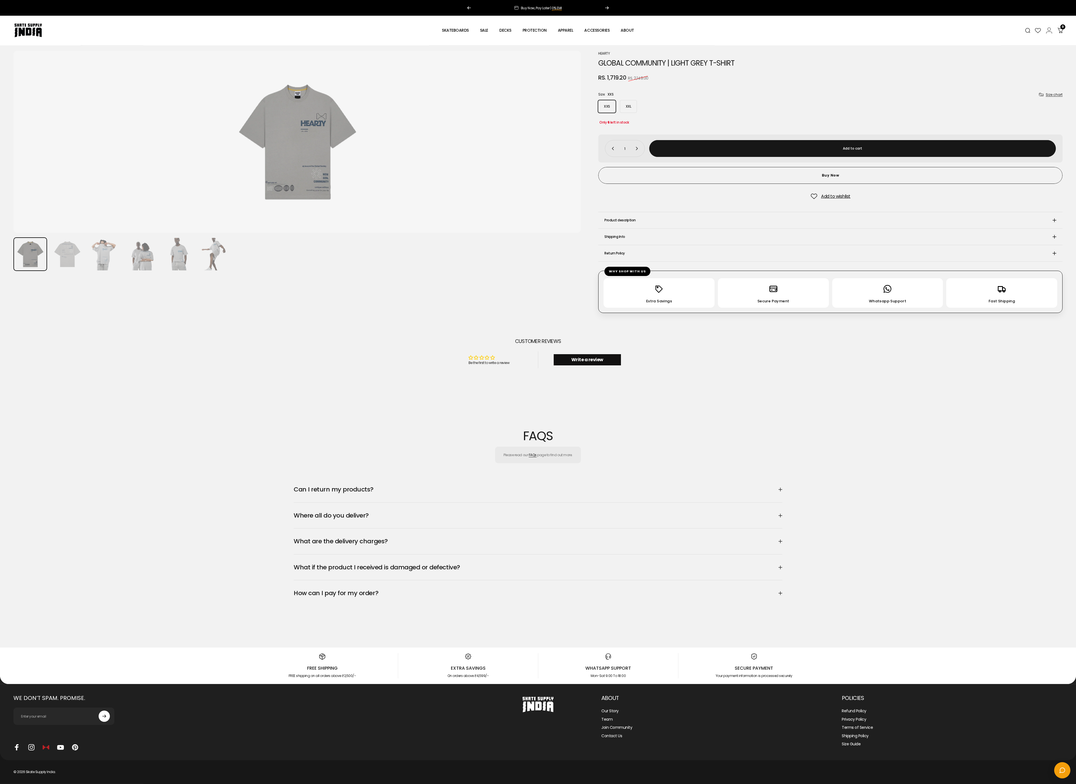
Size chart (1054, 94)
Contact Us (611, 735)
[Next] (607, 8)
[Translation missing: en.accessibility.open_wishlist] (1038, 30)
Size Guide (851, 744)
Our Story (610, 711)
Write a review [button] (587, 359)
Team (607, 719)
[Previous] (469, 8)
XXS (607, 106)
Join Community (616, 727)
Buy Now (830, 175)
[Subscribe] (104, 716)
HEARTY (604, 53)
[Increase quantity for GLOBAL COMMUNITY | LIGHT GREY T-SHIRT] (638, 148)
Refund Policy (854, 711)
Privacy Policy (854, 719)
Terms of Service (857, 727)
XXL (628, 106)
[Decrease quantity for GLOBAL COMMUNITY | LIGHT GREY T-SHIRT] (611, 148)
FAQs (533, 455)
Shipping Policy (855, 735)
